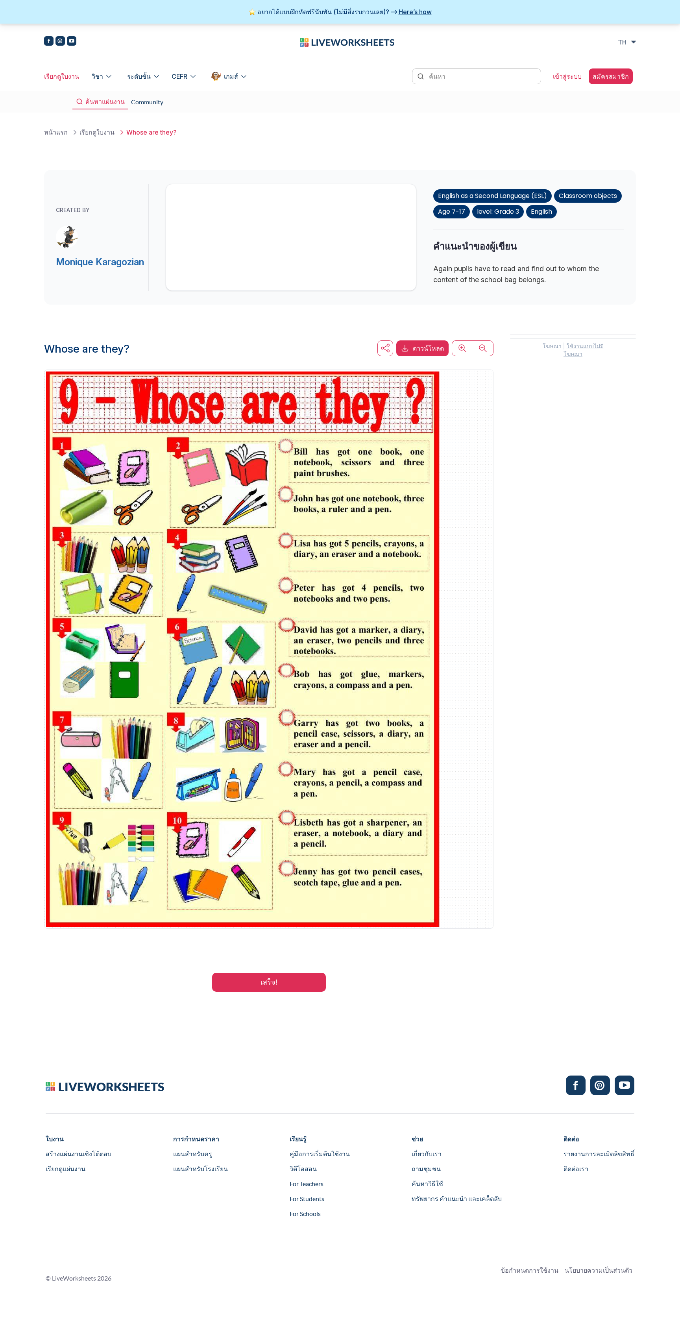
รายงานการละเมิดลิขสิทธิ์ (599, 1153)
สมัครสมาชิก (611, 76)
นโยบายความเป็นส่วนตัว (598, 1270)
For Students (307, 1198)
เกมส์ (231, 76)
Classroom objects (588, 195)
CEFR (179, 76)
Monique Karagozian (100, 262)
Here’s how (415, 12)
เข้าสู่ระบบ (567, 76)
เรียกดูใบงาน (61, 76)
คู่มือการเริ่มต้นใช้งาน (320, 1153)
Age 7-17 (451, 211)
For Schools (305, 1213)
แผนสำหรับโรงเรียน (200, 1168)
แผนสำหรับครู (192, 1153)
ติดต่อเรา (576, 1168)
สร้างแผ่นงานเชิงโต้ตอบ (78, 1153)
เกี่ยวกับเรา (427, 1153)
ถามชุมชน (426, 1168)
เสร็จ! (269, 982)
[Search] (421, 75)
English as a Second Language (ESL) (492, 195)
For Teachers (306, 1183)
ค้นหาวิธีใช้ (427, 1183)
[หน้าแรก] (347, 42)
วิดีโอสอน (303, 1168)
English (541, 211)
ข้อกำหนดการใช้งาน (529, 1270)
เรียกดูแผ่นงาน (65, 1168)
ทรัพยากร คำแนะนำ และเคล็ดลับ (457, 1198)
